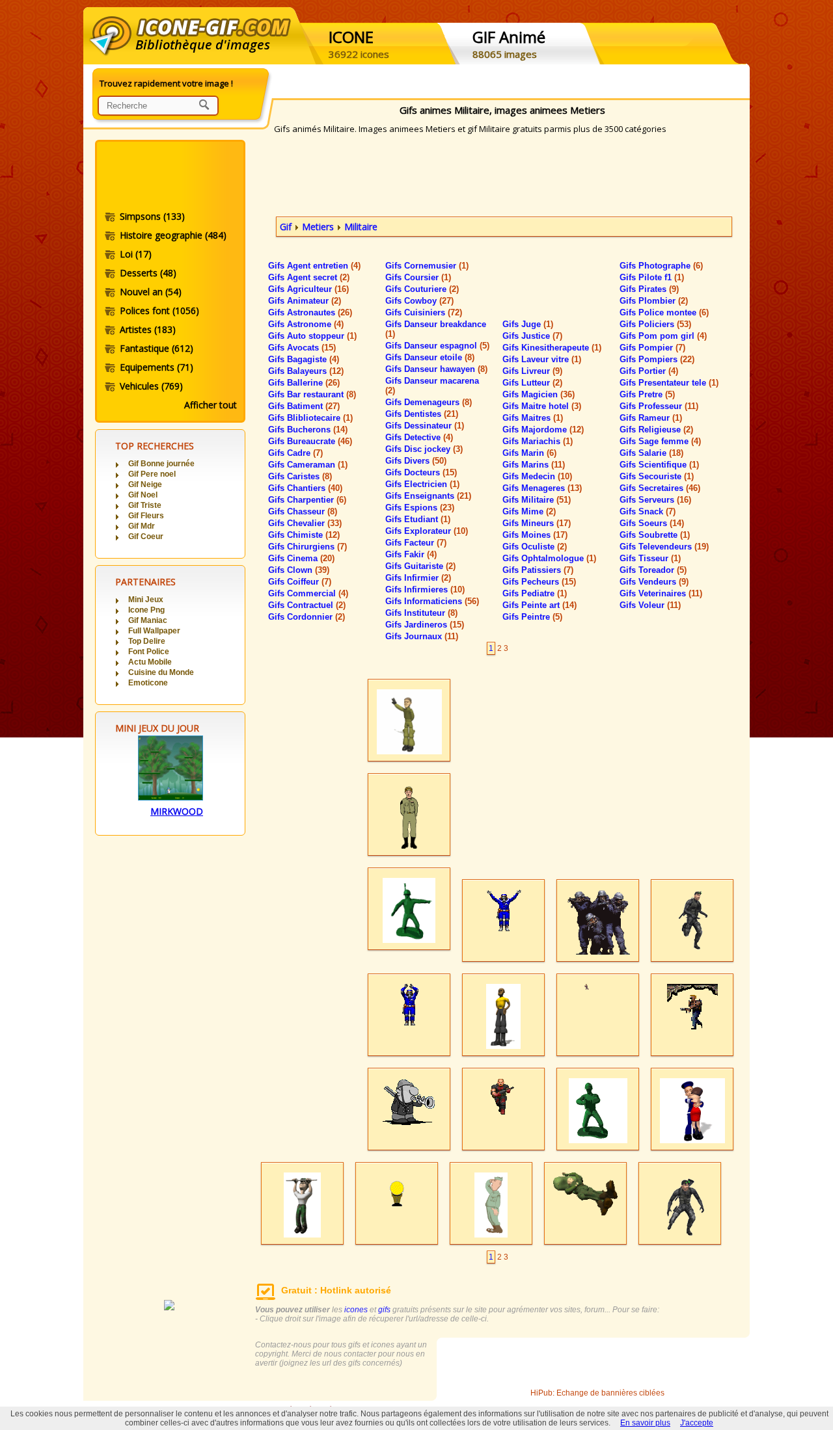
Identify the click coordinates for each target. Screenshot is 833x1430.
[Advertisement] (169, 177)
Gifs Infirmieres (425, 589)
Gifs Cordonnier (306, 617)
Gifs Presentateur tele (669, 383)
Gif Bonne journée (161, 463)
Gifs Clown (298, 570)
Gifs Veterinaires (661, 593)
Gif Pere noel (152, 474)
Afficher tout (210, 405)
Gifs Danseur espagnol (437, 346)
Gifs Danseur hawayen (436, 369)
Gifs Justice (532, 336)
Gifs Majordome (543, 429)
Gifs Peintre (532, 617)
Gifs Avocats (302, 347)
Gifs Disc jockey (424, 449)
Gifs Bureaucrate (310, 441)
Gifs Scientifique (659, 465)
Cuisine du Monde (161, 672)
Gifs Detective (419, 437)
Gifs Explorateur (426, 531)
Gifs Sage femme (660, 441)
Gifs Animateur (304, 301)
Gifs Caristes (300, 476)
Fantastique (156, 348)
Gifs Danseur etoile (429, 357)
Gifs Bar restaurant (312, 394)
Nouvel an (151, 291)
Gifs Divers (415, 461)
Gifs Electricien (422, 484)
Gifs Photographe (661, 266)
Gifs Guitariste (420, 566)
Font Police (148, 651)
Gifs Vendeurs (654, 582)
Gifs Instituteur (421, 613)
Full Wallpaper (154, 630)
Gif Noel (142, 494)
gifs (384, 1309)
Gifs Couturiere (422, 289)
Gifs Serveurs (655, 500)
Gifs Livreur (532, 371)
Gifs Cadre (295, 453)
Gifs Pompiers (657, 359)
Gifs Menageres (542, 488)
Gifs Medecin (537, 476)
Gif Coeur (145, 536)
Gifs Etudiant (417, 519)
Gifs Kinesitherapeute (551, 347)
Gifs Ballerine (304, 383)
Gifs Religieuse (656, 429)
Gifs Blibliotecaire (310, 418)
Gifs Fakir (411, 554)
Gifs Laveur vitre (541, 359)
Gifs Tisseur (650, 558)
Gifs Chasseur (302, 511)
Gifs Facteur (415, 543)
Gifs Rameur (651, 418)
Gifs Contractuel (307, 605)
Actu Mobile (150, 662)
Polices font (159, 310)
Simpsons (152, 216)
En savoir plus (645, 1422)
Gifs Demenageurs (428, 402)
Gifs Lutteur (532, 383)
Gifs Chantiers (305, 488)
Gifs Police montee (664, 312)
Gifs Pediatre (534, 593)
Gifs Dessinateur (424, 425)
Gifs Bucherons (308, 429)
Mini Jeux (145, 599)
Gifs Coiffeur (299, 582)
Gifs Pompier (652, 347)
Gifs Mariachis (537, 441)
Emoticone (148, 682)
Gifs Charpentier (307, 500)
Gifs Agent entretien (314, 266)
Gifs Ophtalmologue (549, 558)
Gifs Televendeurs (664, 546)
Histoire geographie (173, 235)
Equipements (156, 367)
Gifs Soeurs (652, 523)
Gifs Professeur (659, 406)
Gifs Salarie (651, 453)
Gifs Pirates (649, 289)
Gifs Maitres (532, 418)
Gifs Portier (649, 371)
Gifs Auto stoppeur (312, 336)
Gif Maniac (147, 620)
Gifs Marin (529, 453)
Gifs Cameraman (308, 465)
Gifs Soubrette (655, 535)
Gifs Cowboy (419, 301)
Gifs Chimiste (304, 535)
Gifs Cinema (301, 558)
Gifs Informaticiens (432, 601)
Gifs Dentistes (421, 414)
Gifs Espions (419, 507)
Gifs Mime (529, 511)
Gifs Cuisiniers (423, 312)
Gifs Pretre (647, 394)
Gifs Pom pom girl (663, 336)
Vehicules (151, 386)
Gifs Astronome (306, 324)
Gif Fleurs (146, 515)
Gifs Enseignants (428, 496)
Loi (136, 254)
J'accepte (696, 1422)
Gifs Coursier (418, 277)
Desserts (148, 273)
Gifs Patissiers (537, 570)
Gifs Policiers (655, 324)
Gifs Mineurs (536, 523)
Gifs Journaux (421, 636)
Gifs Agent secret (308, 277)
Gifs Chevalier (305, 523)
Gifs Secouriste (657, 476)
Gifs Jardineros (424, 624)
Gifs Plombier (654, 301)
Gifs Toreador (653, 570)
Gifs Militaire (536, 500)
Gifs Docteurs (421, 472)
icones (356, 1309)
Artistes (148, 329)
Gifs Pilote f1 (652, 277)
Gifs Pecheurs (539, 582)
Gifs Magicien (538, 394)
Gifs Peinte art (539, 605)
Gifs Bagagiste (303, 359)
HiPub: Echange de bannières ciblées (597, 1392)
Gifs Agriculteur (308, 289)
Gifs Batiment (304, 406)
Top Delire (146, 641)
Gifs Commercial (308, 593)
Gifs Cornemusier (427, 266)
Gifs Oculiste (534, 546)
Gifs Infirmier (418, 578)
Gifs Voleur (650, 605)
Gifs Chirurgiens (307, 546)
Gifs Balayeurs (306, 371)
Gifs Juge (527, 324)
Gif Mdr (141, 526)
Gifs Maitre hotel (541, 406)
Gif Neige (145, 484)
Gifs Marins (533, 465)
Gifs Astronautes (310, 312)
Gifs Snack (648, 511)
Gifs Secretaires (660, 488)
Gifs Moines (534, 535)
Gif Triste (144, 505)
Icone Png (146, 610)
